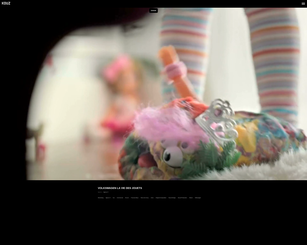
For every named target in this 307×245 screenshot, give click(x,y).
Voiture (191, 197)
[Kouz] (6, 3)
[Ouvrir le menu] (303, 3)
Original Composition (161, 197)
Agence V (108, 197)
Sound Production (182, 197)
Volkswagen (198, 197)
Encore (127, 197)
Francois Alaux (134, 197)
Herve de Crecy (145, 197)
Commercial (120, 197)
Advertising (100, 197)
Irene (152, 197)
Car (114, 197)
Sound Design (172, 197)
